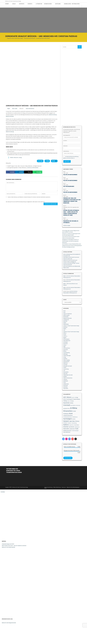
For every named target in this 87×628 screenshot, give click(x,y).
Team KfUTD (65, 388)
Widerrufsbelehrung (57, 487)
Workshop (65, 327)
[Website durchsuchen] (80, 6)
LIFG (64, 330)
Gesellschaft (65, 381)
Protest (64, 334)
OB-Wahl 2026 (66, 384)
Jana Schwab (73, 405)
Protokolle (65, 364)
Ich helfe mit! (68, 457)
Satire (64, 312)
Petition (64, 345)
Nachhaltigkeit (67, 419)
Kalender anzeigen (66, 225)
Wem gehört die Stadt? (67, 366)
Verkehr (64, 367)
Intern (45, 488)
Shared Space (76, 424)
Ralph (64, 276)
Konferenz (65, 358)
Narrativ (73, 419)
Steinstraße (66, 428)
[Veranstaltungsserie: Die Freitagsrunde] (68, 184)
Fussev (69, 400)
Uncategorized (66, 319)
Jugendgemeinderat (66, 408)
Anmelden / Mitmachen (72, 3)
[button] (10, 172)
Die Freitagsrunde (68, 186)
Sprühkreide (71, 426)
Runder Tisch (71, 424)
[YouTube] (72, 439)
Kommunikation (66, 339)
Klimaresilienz (65, 372)
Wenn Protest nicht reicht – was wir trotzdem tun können (14, 545)
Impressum (64, 487)
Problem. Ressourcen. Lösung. (16, 157)
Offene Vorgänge (66, 360)
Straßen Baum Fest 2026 (67, 375)
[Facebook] (69, 439)
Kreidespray (65, 413)
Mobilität (65, 376)
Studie (76, 428)
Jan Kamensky (78, 405)
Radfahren (66, 425)
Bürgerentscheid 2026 (67, 318)
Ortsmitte (65, 423)
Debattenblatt (66, 324)
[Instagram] (66, 439)
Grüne (71, 403)
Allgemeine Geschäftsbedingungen (73, 487)
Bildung (64, 351)
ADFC (64, 397)
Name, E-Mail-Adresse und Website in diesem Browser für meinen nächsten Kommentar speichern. (29, 197)
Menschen (65, 321)
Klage (64, 346)
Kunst (64, 310)
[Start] (5, 38)
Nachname (65, 145)
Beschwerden (65, 316)
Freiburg (65, 400)
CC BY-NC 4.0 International (32, 167)
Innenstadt (66, 405)
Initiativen (65, 379)
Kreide (74, 411)
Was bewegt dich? (66, 135)
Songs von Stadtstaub (67, 313)
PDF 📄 (47, 160)
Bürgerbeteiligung (76, 399)
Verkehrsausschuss (67, 430)
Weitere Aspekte (66, 315)
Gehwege (72, 400)
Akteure (64, 333)
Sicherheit (65, 426)
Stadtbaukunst (77, 426)
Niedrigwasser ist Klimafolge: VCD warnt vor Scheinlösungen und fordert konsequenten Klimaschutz (70, 241)
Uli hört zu (65, 336)
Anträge (76, 397)
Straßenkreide (72, 428)
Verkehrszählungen (67, 355)
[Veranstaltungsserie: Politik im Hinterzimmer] (68, 173)
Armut (64, 399)
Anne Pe (73, 397)
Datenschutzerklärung (48, 487)
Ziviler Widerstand (66, 340)
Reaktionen (65, 363)
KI (71, 408)
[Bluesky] (63, 439)
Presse (64, 382)
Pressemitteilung (66, 352)
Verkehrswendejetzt (75, 430)
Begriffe (64, 337)
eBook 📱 (54, 160)
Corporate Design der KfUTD (8, 544)
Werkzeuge (65, 354)
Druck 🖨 (40, 160)
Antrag (64, 357)
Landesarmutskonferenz (68, 415)
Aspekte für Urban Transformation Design (71, 331)
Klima (74, 408)
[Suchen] (80, 47)
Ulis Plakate (65, 342)
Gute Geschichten (66, 348)
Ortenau (77, 421)
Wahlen (64, 322)
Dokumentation (66, 361)
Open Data (65, 373)
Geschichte (65, 387)
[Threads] (75, 439)
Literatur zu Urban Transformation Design (71, 325)
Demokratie (65, 349)
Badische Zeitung (53, 114)
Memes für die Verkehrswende (8, 547)
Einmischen (65, 343)
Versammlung (66, 369)
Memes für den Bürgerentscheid (9, 622)
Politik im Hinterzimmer (70, 174)
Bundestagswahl (69, 399)
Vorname (65, 140)
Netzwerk (66, 421)
